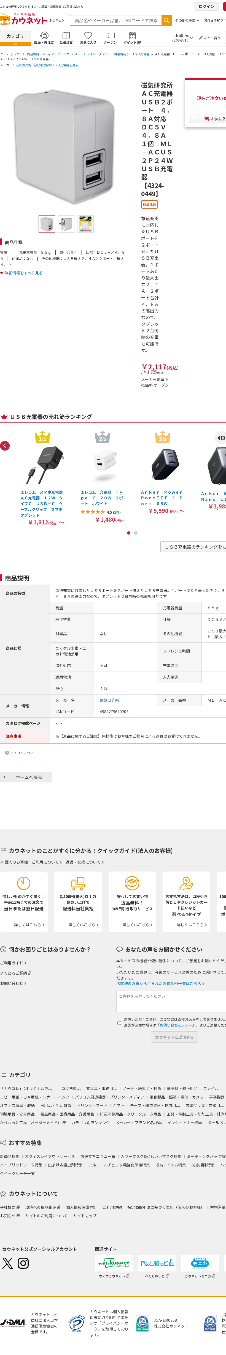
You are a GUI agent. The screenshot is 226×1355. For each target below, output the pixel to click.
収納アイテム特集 (170, 1165)
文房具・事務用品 (101, 1088)
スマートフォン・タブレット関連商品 (100, 54)
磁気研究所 (23, 65)
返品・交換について (83, 862)
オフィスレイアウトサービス (50, 1156)
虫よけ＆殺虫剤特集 (65, 1165)
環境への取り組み (40, 1207)
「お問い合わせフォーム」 (177, 1025)
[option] (42, 477)
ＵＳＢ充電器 (140, 54)
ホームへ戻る (29, 777)
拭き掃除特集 (203, 1165)
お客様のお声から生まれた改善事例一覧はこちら (158, 983)
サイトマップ (84, 1215)
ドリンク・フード (92, 1105)
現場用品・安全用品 (17, 1114)
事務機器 (217, 1097)
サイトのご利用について (46, 1215)
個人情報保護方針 (81, 1207)
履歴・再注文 (44, 42)
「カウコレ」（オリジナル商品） (28, 1088)
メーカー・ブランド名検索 (138, 1122)
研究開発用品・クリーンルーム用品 (130, 1114)
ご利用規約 (112, 1207)
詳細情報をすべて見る (24, 273)
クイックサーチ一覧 (17, 1173)
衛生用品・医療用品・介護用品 (67, 1114)
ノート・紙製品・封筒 (142, 1088)
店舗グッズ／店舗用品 (204, 1105)
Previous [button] (5, 446)
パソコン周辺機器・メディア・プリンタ (42, 54)
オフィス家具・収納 (17, 1105)
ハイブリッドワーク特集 (21, 1165)
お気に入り (88, 42)
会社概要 (7, 1207)
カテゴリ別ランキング (90, 1122)
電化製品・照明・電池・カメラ (177, 1097)
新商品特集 (9, 1156)
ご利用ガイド (11, 963)
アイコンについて (23, 752)
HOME (55, 20)
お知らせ (7, 1215)
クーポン (110, 42)
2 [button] (136, 533)
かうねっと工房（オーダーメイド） (30, 1122)
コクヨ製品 (71, 1088)
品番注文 (66, 42)
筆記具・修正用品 (182, 1088)
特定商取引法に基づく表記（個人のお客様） (166, 1207)
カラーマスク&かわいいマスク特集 (151, 1156)
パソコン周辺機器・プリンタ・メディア (109, 1097)
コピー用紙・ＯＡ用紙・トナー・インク (34, 1097)
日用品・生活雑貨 (55, 1105)
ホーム (5, 54)
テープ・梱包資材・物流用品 (155, 1105)
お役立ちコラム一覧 (97, 1156)
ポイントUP (132, 42)
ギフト (119, 1105)
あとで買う (212, 37)
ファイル (211, 1088)
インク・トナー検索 (184, 1122)
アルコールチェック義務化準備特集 (119, 1165)
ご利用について (45, 862)
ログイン (206, 6)
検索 (166, 20)
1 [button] (128, 533)
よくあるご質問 (13, 973)
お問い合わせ (11, 983)
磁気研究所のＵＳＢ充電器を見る (55, 65)
